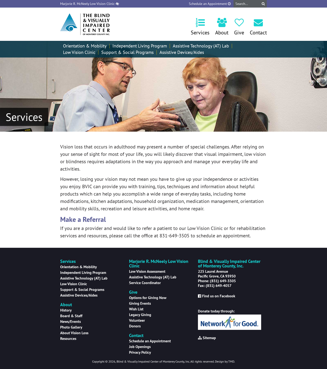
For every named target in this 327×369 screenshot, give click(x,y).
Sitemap (209, 337)
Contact (258, 32)
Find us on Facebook (218, 296)
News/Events (70, 321)
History (66, 310)
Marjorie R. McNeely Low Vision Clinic (88, 4)
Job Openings (140, 346)
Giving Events (140, 303)
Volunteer (137, 320)
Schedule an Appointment (208, 4)
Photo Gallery (71, 327)
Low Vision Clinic (79, 52)
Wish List (136, 309)
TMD (231, 361)
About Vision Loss (74, 332)
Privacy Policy (140, 352)
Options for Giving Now (147, 297)
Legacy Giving (140, 314)
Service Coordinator (145, 282)
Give (239, 32)
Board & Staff (71, 315)
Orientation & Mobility (85, 46)
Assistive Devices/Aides (182, 52)
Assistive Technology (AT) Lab (201, 46)
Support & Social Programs (127, 52)
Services (200, 32)
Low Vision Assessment (147, 271)
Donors (135, 326)
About (221, 32)
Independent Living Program (139, 46)
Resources (68, 338)
